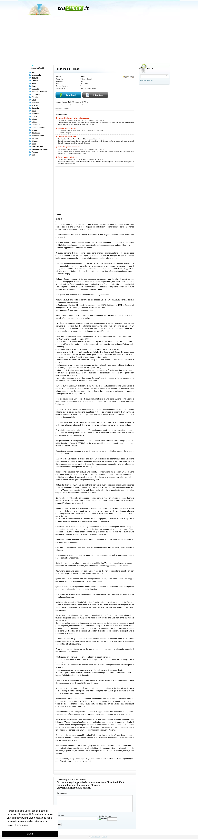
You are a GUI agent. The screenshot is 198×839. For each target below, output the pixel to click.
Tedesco (35, 152)
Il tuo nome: (61, 815)
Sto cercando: (62, 793)
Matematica (36, 133)
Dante (34, 83)
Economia (35, 89)
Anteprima (97, 95)
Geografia (35, 108)
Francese (35, 102)
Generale (35, 105)
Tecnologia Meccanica (40, 149)
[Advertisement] (99, 41)
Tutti (33, 155)
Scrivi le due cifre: (105, 816)
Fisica (34, 100)
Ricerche (35, 138)
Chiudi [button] (30, 834)
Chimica (35, 80)
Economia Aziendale (39, 91)
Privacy (104, 837)
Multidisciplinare (38, 135)
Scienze (35, 141)
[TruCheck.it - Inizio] (59, 9)
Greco (34, 111)
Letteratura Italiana (39, 127)
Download (71, 95)
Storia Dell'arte (37, 146)
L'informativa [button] (21, 825)
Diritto (34, 86)
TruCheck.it (95, 837)
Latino (34, 122)
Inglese (34, 116)
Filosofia (35, 97)
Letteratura (36, 124)
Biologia (35, 78)
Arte (33, 72)
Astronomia (36, 75)
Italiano (34, 119)
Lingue (34, 130)
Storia (34, 144)
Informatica (36, 113)
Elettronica (36, 94)
